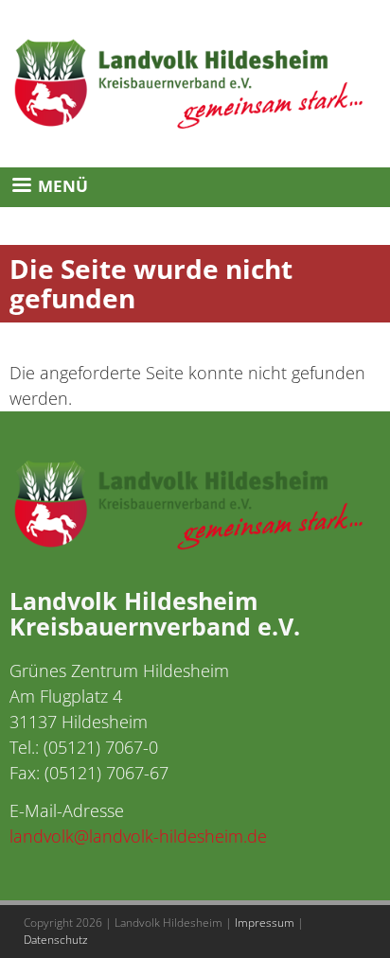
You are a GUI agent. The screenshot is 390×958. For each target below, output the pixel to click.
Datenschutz (56, 940)
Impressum (264, 922)
